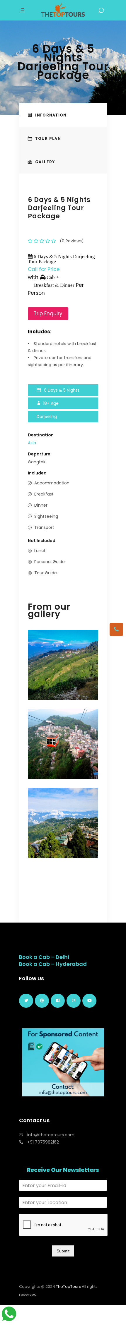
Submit (63, 1251)
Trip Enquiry (48, 313)
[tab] (63, 115)
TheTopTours (68, 1286)
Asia (32, 443)
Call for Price (44, 269)
